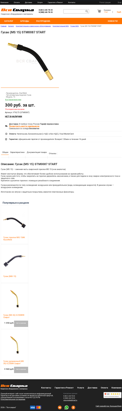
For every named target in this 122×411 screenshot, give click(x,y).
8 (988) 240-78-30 (46, 12)
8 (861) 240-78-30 (46, 10)
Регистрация (105, 2)
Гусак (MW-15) (9, 276)
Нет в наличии (13, 116)
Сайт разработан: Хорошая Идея (108, 406)
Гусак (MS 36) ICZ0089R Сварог (13, 316)
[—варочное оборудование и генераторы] (14, 389)
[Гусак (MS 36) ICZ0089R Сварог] (14, 299)
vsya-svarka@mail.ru (70, 400)
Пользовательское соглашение (13, 399)
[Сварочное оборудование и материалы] (17, 11)
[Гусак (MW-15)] (14, 260)
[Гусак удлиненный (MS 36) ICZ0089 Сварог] (14, 345)
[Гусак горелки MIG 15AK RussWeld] (14, 221)
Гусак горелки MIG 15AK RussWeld (14, 238)
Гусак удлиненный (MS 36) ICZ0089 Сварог (13, 362)
